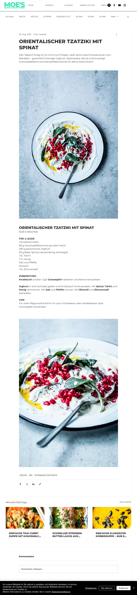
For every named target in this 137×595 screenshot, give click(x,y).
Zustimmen (123, 588)
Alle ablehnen (107, 588)
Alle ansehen (125, 502)
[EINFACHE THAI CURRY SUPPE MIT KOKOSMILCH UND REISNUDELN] (25, 518)
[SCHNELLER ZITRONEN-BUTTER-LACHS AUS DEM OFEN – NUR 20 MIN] (68, 518)
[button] (128, 16)
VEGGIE (34, 16)
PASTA (22, 16)
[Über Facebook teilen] (20, 484)
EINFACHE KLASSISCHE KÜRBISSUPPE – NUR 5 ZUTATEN (111, 535)
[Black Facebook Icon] (114, 5)
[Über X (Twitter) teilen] (27, 484)
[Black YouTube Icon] (119, 5)
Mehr (113, 16)
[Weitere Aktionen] (116, 34)
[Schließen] (133, 588)
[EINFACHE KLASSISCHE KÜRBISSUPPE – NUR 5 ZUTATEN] (112, 518)
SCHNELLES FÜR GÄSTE (46, 475)
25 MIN (102, 16)
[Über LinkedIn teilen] (33, 484)
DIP (30, 475)
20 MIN (79, 16)
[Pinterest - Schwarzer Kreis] (109, 5)
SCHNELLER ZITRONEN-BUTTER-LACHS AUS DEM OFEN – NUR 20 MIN (68, 535)
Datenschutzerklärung (61, 591)
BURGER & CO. (64, 16)
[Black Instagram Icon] (124, 5)
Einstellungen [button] (91, 588)
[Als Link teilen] (40, 484)
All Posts (10, 16)
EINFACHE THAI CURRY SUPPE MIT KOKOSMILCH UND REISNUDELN (25, 535)
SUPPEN (47, 16)
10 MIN (91, 16)
